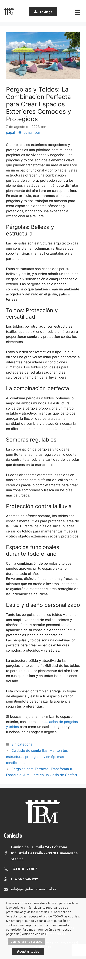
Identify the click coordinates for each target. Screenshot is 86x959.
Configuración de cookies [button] (26, 941)
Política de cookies (33, 934)
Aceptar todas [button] (28, 951)
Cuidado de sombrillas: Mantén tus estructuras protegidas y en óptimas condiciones (37, 757)
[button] (43, 11)
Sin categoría (21, 744)
